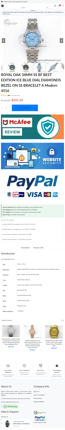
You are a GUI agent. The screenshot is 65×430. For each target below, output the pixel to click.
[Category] (63, 6)
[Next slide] (63, 320)
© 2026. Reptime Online (40, 422)
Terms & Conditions (39, 395)
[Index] (55, 5)
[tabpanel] (11, 337)
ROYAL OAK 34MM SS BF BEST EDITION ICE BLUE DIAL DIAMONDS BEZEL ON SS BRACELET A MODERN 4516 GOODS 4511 (33, 13)
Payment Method (39, 401)
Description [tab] (25, 248)
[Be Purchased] (7, 423)
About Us (36, 391)
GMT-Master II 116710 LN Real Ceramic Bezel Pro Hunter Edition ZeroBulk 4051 (22, 423)
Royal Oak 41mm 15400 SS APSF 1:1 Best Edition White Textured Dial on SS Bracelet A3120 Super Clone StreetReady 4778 (11, 342)
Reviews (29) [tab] (38, 248)
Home (33, 10)
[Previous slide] (61, 320)
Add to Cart (25, 107)
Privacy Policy (38, 398)
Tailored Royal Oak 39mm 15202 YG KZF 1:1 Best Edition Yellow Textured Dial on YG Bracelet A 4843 (54, 343)
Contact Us (4, 416)
